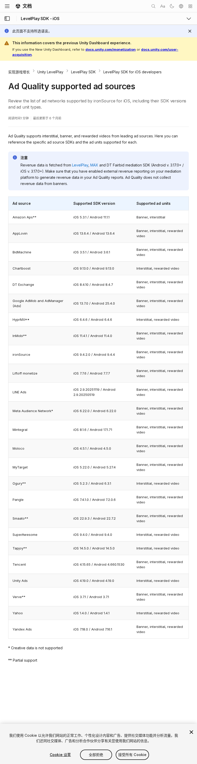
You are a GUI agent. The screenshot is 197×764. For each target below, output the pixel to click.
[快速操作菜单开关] (190, 6)
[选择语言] (181, 6)
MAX (94, 165)
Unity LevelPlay (50, 72)
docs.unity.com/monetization (110, 49)
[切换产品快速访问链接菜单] (189, 18)
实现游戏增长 (19, 72)
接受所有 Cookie (132, 754)
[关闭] (191, 732)
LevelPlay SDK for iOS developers (132, 72)
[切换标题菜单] (7, 6)
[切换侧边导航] (7, 18)
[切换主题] (171, 6)
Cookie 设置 (60, 754)
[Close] (190, 31)
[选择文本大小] (162, 6)
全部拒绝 (96, 754)
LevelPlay (80, 165)
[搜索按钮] (153, 6)
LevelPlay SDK (83, 72)
